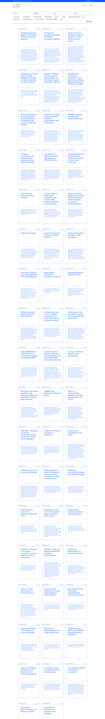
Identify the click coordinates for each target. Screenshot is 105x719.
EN (84, 5)
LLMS (61, 19)
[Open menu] (91, 5)
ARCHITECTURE (37, 16)
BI (83, 16)
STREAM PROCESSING (74, 16)
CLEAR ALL (89, 21)
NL (88, 5)
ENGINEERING (48, 16)
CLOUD (57, 16)
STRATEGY (17, 16)
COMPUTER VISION (28, 19)
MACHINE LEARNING (51, 19)
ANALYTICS (17, 19)
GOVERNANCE (26, 16)
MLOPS (63, 16)
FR (86, 5)
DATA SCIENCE (40, 19)
